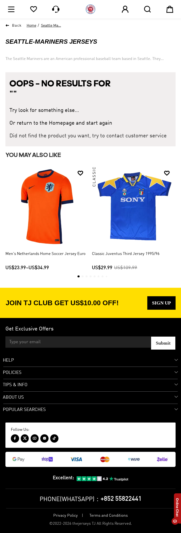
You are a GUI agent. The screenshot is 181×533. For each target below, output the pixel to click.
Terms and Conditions (108, 516)
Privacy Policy (65, 516)
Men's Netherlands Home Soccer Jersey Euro (45, 254)
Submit (163, 343)
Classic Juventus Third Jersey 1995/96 (126, 254)
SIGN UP (161, 302)
